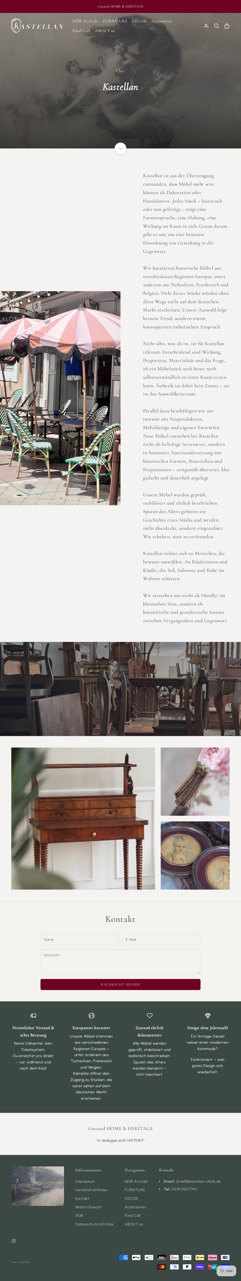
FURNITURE (115, 21)
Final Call (81, 30)
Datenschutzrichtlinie (94, 1224)
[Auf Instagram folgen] (13, 1241)
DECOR (139, 21)
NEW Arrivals (85, 21)
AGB (79, 1215)
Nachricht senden (120, 984)
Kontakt (82, 1198)
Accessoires (162, 21)
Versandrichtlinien (91, 1190)
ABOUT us (105, 30)
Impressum (85, 1181)
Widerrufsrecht (88, 1207)
